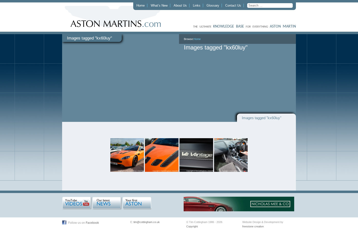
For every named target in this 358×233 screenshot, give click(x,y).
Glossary (213, 5)
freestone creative (253, 226)
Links (196, 5)
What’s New (159, 5)
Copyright (192, 226)
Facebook (92, 222)
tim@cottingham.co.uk (146, 222)
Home (140, 5)
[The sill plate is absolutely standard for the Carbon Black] (196, 155)
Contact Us (233, 5)
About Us (180, 5)
